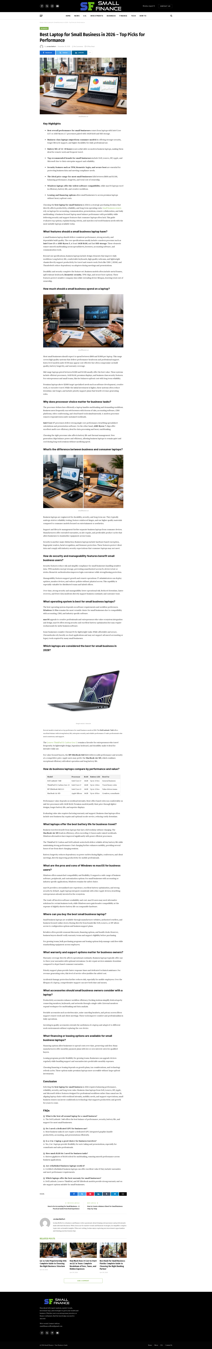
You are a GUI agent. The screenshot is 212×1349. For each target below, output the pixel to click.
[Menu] (41, 15)
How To (143, 16)
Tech (133, 16)
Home (68, 16)
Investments (96, 16)
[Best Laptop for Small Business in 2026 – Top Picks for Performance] (83, 86)
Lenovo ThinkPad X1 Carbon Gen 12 (62, 742)
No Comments (78, 46)
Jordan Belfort (51, 46)
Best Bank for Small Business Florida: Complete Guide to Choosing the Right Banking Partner (112, 1265)
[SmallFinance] (106, 6)
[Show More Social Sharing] (90, 53)
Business (111, 16)
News (77, 16)
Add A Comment (83, 1281)
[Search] (171, 15)
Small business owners (112, 208)
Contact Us (165, 6)
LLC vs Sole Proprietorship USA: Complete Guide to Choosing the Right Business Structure (53, 1263)
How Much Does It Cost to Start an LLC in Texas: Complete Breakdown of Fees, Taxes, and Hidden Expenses (83, 1265)
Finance (123, 16)
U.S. (85, 16)
